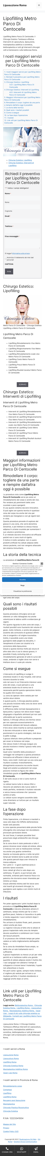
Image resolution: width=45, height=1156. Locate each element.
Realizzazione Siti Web (28, 1139)
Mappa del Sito (9, 1124)
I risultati (9, 118)
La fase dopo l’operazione (16, 115)
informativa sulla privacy (21, 253)
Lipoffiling (7, 1093)
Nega (22, 585)
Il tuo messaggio (12, 236)
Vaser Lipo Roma (10, 1073)
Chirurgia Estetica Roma (13, 1066)
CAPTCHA (9, 264)
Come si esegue (11, 113)
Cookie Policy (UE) (11, 1131)
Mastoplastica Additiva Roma (22, 1011)
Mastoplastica (9, 1104)
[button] (42, 564)
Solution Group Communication (25, 1142)
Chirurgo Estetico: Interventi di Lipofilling (21, 90)
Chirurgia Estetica (10, 1111)
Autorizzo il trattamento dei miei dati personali (20, 259)
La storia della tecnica (13, 108)
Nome (7, 202)
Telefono (9, 226)
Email (7, 216)
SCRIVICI (22, 384)
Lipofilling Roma (9, 1062)
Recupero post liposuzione (14, 1100)
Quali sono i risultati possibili (16, 110)
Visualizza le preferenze (22, 591)
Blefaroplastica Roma (24, 1005)
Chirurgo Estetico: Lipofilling (16, 82)
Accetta (22, 579)
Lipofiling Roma (23, 1008)
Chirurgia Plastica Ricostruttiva (16, 1108)
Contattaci (7, 1090)
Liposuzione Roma (15, 5)
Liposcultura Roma (11, 1058)
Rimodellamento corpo (12, 1086)
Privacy (6, 1128)
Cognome (8, 211)
